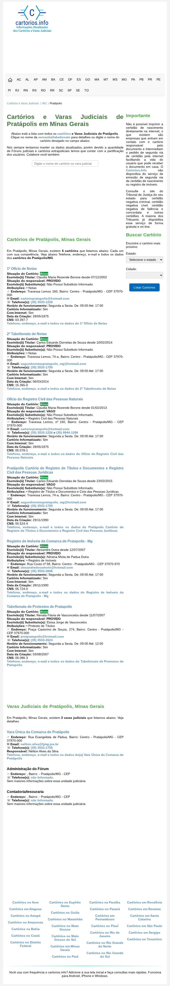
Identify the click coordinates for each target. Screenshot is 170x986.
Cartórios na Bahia (26, 929)
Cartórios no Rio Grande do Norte (105, 944)
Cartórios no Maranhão (65, 919)
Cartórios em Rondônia (144, 902)
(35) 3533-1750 (42, 367)
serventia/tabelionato (54, 137)
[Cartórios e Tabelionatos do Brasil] (10, 80)
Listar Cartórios (144, 287)
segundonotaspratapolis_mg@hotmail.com (53, 364)
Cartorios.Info (136, 170)
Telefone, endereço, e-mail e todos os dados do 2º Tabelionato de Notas (61, 388)
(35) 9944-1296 (67, 432)
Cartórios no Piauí (104, 926)
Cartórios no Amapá (26, 915)
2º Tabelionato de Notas (27, 334)
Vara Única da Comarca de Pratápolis (38, 732)
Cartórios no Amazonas (25, 922)
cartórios (64, 133)
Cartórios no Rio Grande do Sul (105, 954)
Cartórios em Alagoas (25, 909)
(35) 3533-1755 (42, 747)
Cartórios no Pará (65, 956)
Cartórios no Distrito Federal (25, 944)
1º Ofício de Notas (22, 269)
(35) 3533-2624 (42, 640)
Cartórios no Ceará (25, 935)
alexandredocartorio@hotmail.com (47, 567)
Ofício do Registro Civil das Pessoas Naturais (45, 399)
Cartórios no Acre (25, 902)
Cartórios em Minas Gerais (65, 948)
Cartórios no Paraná (105, 909)
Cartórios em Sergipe (144, 932)
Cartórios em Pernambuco (104, 917)
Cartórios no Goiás (65, 912)
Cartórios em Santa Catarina (144, 917)
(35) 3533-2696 (42, 571)
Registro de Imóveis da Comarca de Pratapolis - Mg (50, 541)
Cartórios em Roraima (144, 909)
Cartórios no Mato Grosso (65, 927)
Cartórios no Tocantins (144, 939)
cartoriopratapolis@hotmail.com (45, 298)
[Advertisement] (115, 36)
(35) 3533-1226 (42, 302)
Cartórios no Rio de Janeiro (105, 934)
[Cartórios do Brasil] (32, 32)
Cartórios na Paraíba (104, 902)
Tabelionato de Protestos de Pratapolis (39, 607)
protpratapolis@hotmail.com (42, 636)
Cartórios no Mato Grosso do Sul (65, 937)
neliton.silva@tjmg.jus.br (39, 744)
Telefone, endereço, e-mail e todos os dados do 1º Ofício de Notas (57, 323)
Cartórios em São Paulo (144, 926)
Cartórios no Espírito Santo (65, 904)
